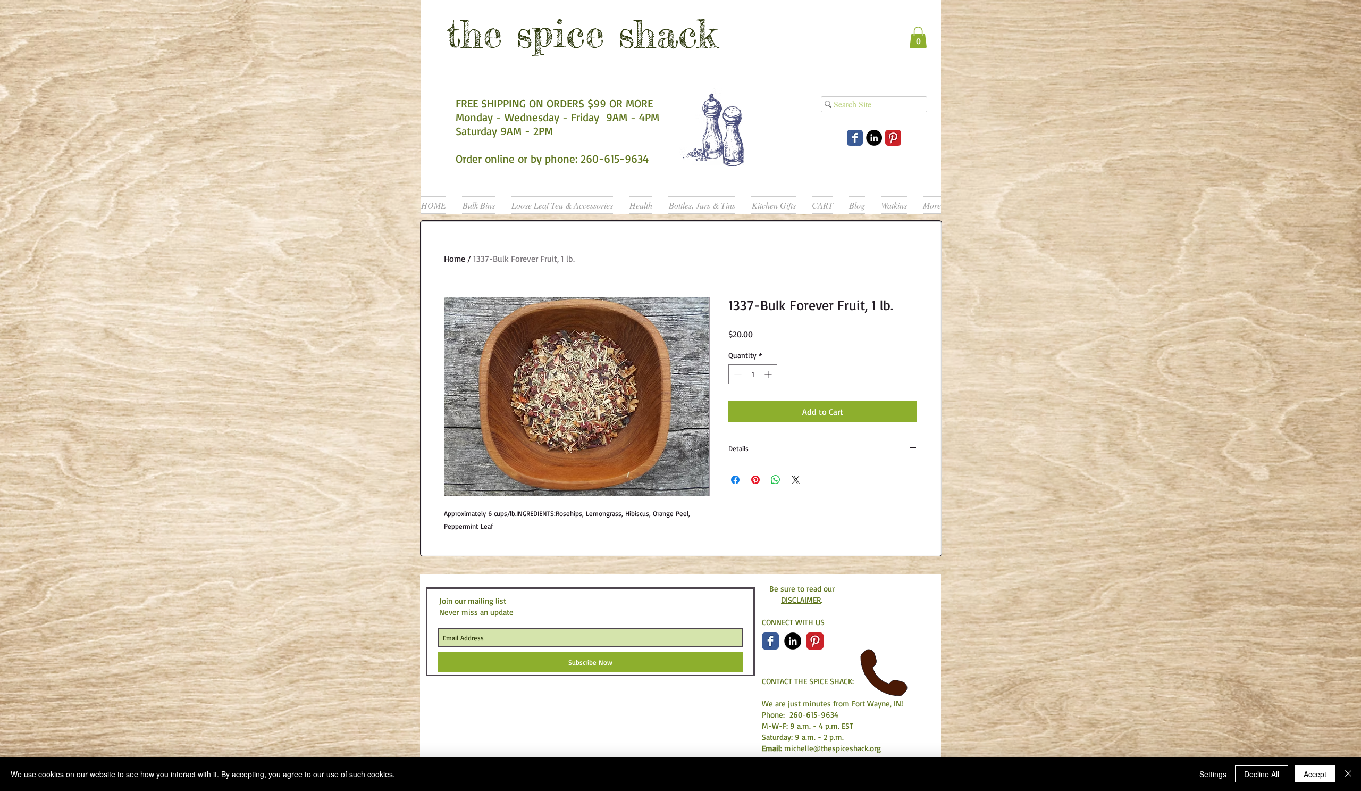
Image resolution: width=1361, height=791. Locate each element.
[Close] (1348, 773)
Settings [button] (1212, 774)
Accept (1315, 774)
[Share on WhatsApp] (775, 479)
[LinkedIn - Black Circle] (874, 138)
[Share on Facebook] (735, 479)
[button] (918, 37)
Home (454, 258)
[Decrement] (736, 374)
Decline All (1261, 774)
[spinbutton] (752, 374)
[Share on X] (795, 479)
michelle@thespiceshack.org (832, 748)
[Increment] (769, 374)
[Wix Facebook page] (855, 138)
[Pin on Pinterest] (755, 479)
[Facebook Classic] (770, 641)
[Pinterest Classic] (893, 138)
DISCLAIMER (801, 600)
